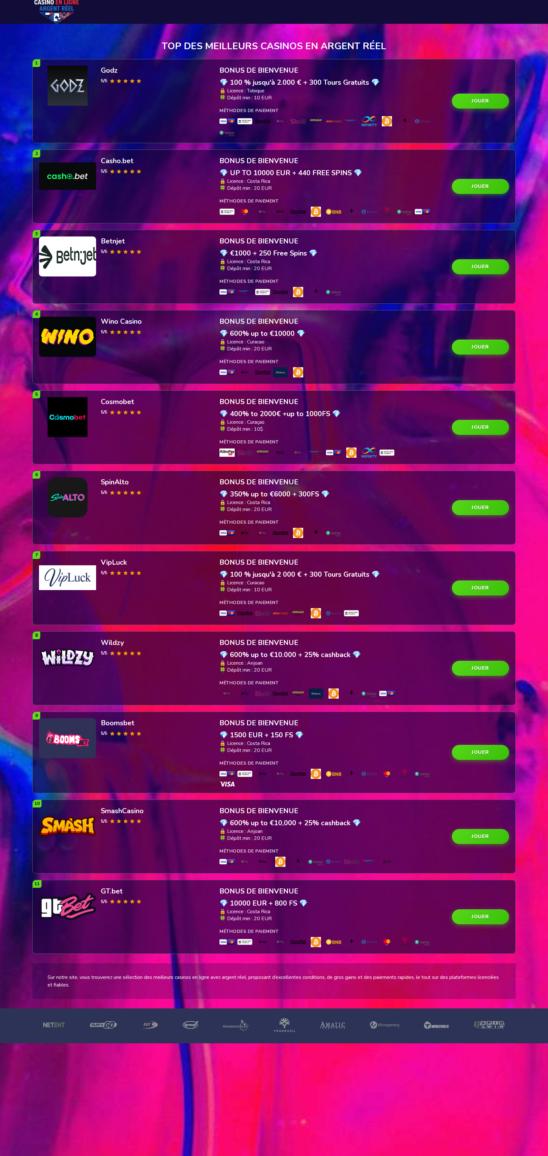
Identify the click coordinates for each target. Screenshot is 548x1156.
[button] (480, 101)
